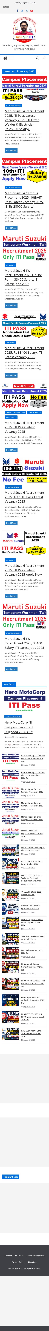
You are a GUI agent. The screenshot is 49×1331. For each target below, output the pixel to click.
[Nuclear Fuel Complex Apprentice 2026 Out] (10, 909)
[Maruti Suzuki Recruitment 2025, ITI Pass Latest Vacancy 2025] (24, 395)
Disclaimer (32, 1262)
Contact (8, 1256)
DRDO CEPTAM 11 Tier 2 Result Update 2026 (31, 862)
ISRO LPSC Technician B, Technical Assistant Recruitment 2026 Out (31, 878)
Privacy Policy (18, 1262)
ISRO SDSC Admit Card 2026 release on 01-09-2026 (31, 1034)
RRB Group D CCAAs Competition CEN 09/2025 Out (32, 967)
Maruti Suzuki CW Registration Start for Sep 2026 (32, 833)
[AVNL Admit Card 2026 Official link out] (10, 895)
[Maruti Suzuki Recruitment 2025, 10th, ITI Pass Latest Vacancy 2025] (24, 470)
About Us (19, 1256)
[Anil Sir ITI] (5, 58)
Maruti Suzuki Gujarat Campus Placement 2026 (32, 790)
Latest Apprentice (34, 412)
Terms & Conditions (35, 1256)
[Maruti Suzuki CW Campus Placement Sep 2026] (10, 851)
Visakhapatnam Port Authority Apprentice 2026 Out (32, 1000)
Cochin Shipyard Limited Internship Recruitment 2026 (32, 922)
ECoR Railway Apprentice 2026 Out (32, 951)
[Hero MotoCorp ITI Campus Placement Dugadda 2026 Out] (24, 701)
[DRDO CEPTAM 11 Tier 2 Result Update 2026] (10, 864)
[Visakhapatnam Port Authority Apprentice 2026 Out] (10, 1001)
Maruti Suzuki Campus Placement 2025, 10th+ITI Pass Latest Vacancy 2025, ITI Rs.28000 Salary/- (24, 200)
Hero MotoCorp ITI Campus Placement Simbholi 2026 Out (33, 758)
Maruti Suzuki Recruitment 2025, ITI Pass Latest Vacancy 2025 (24, 427)
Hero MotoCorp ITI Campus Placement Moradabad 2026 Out (33, 775)
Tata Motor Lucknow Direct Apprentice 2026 (33, 937)
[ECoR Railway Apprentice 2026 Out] (10, 953)
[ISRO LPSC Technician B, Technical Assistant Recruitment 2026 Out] (10, 879)
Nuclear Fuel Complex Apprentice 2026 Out (31, 907)
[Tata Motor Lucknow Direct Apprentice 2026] (10, 939)
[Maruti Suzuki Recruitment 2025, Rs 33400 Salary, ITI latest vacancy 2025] (24, 325)
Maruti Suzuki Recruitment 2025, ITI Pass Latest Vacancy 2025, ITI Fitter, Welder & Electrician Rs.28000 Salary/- (24, 120)
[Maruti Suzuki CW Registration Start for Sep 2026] (10, 835)
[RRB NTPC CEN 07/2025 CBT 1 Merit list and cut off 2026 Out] (10, 1018)
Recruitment (10, 265)
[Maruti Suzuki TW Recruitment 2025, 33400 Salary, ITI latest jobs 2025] (24, 616)
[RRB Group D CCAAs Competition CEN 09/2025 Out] (10, 968)
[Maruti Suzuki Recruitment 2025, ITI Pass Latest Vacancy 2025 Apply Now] (24, 543)
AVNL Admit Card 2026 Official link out (31, 893)
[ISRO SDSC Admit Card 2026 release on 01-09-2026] (10, 1035)
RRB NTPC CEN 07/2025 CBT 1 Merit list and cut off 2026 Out (33, 1017)
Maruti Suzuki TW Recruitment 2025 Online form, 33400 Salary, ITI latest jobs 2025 (23, 277)
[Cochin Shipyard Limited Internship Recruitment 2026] (10, 924)
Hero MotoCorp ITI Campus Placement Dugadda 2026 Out (18, 727)
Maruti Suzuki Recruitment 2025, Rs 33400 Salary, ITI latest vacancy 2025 (24, 352)
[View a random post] (44, 58)
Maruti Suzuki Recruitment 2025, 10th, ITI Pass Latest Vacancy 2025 (24, 497)
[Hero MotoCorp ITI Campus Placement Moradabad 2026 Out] (10, 777)
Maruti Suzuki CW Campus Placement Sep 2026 (33, 849)
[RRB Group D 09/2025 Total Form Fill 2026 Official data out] (10, 985)
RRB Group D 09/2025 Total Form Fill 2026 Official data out (33, 983)
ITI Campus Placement (13, 105)
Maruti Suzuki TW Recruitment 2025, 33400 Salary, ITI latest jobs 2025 (24, 643)
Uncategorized (11, 417)
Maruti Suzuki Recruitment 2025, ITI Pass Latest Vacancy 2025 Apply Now (24, 570)
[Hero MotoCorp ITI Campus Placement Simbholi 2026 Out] (10, 760)
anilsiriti (24, 737)
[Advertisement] (24, 1078)
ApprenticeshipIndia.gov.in (15, 412)
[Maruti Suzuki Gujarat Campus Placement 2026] (10, 792)
